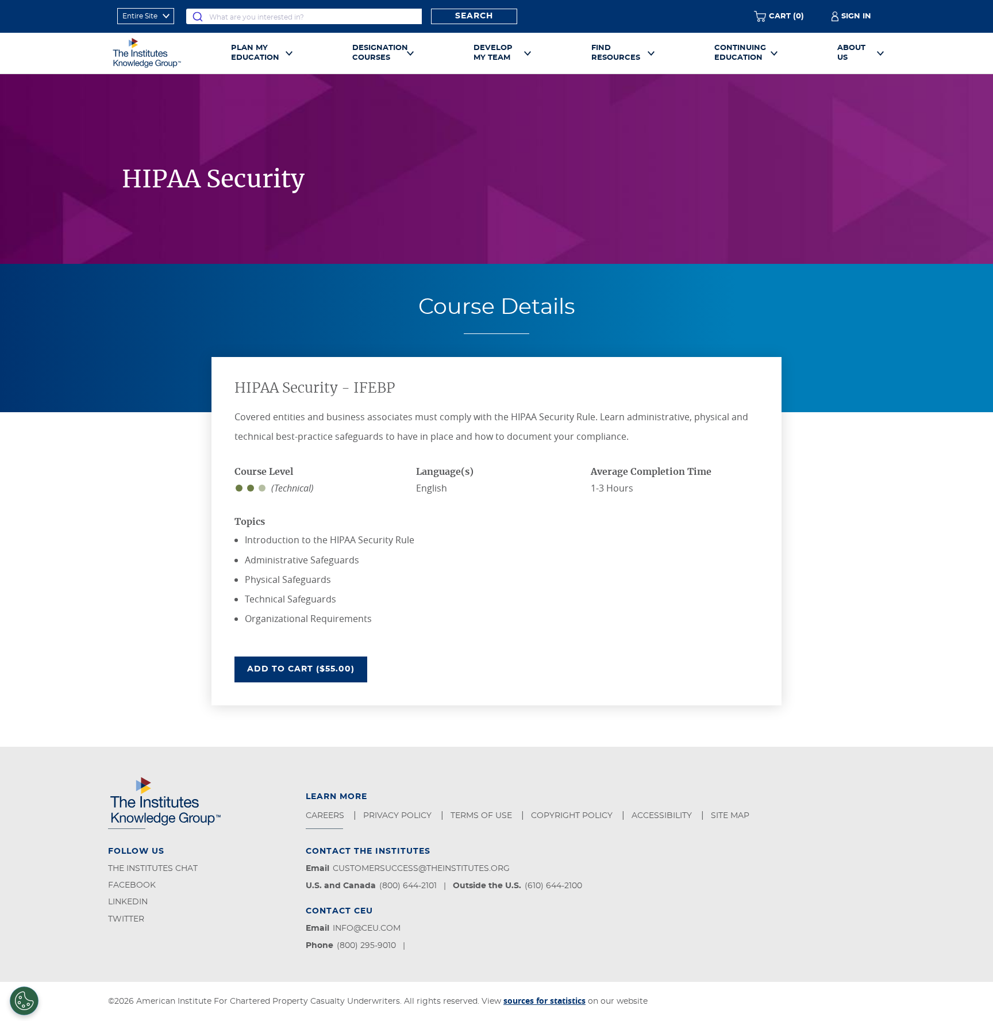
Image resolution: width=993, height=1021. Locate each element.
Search (474, 16)
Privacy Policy (398, 816)
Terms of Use (482, 816)
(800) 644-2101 (408, 886)
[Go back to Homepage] (159, 53)
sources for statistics (544, 1000)
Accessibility (663, 816)
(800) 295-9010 (366, 946)
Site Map (731, 816)
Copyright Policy (573, 816)
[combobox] (304, 16)
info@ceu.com (367, 928)
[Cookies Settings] (24, 1001)
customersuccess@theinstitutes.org (421, 869)
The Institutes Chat (153, 869)
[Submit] (197, 16)
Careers (326, 816)
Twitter (126, 919)
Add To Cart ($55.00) (307, 669)
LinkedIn (128, 902)
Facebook (132, 885)
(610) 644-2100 (553, 886)
